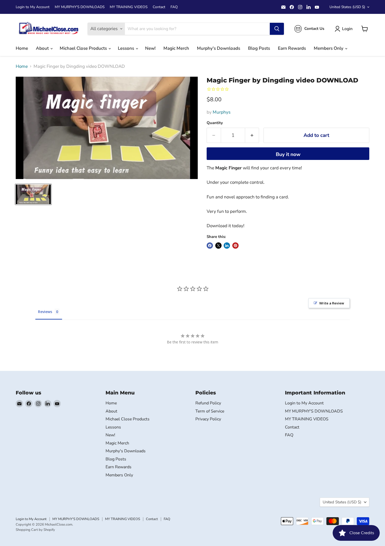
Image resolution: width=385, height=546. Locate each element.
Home (22, 48)
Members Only (329, 48)
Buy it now (288, 154)
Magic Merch (176, 48)
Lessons (126, 48)
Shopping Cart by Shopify (35, 529)
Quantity (215, 123)
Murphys (221, 112)
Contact (159, 7)
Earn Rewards (292, 48)
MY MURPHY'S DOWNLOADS (79, 7)
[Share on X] (218, 245)
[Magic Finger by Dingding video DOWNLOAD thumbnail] (33, 194)
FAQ (174, 7)
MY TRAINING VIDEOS (128, 7)
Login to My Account (33, 7)
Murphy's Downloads (218, 48)
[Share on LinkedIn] (227, 245)
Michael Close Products (84, 48)
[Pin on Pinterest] (235, 245)
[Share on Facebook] (210, 245)
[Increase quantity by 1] (252, 135)
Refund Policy (208, 403)
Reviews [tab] (45, 311)
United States (347, 6)
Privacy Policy (208, 419)
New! (150, 48)
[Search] (277, 29)
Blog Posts (259, 48)
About (43, 48)
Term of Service (209, 411)
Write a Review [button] (331, 303)
